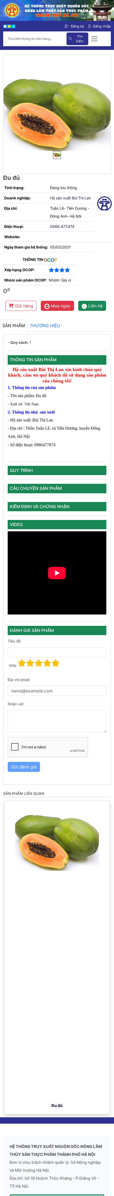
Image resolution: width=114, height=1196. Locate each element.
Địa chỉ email (18, 679)
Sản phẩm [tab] (13, 325)
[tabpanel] (57, 559)
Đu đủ (57, 1105)
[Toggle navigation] (94, 38)
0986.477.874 (62, 226)
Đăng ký (77, 26)
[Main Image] (57, 155)
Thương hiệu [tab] (45, 325)
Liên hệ (95, 305)
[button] (21, 663)
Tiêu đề (14, 641)
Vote (12, 665)
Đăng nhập (102, 26)
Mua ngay (60, 305)
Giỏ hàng (23, 305)
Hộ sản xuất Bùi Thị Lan (70, 198)
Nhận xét (16, 704)
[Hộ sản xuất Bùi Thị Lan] (102, 203)
